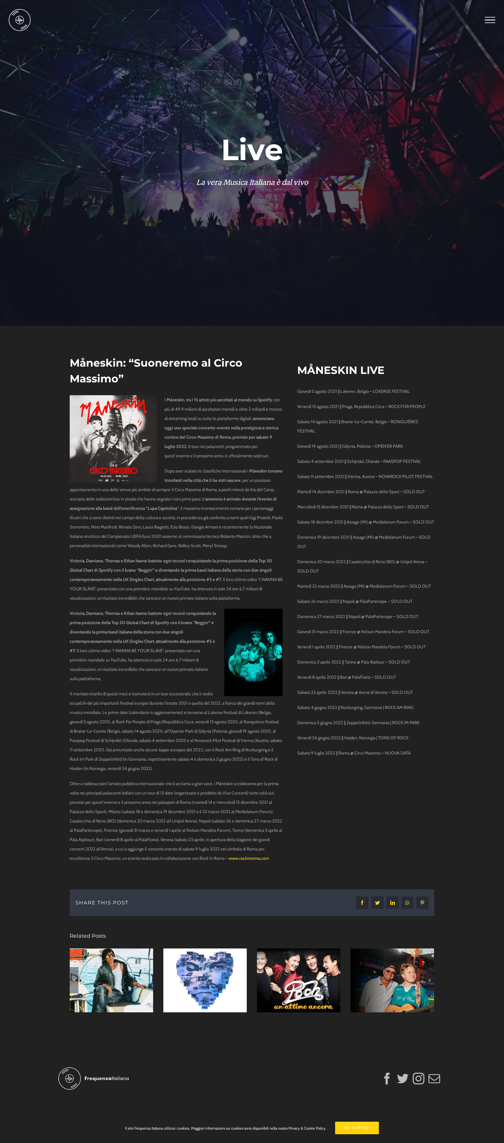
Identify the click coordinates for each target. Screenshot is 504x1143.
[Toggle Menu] (490, 20)
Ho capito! (357, 1127)
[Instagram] (418, 1078)
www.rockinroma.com (249, 858)
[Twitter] (403, 1078)
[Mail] (434, 1078)
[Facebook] (387, 1078)
